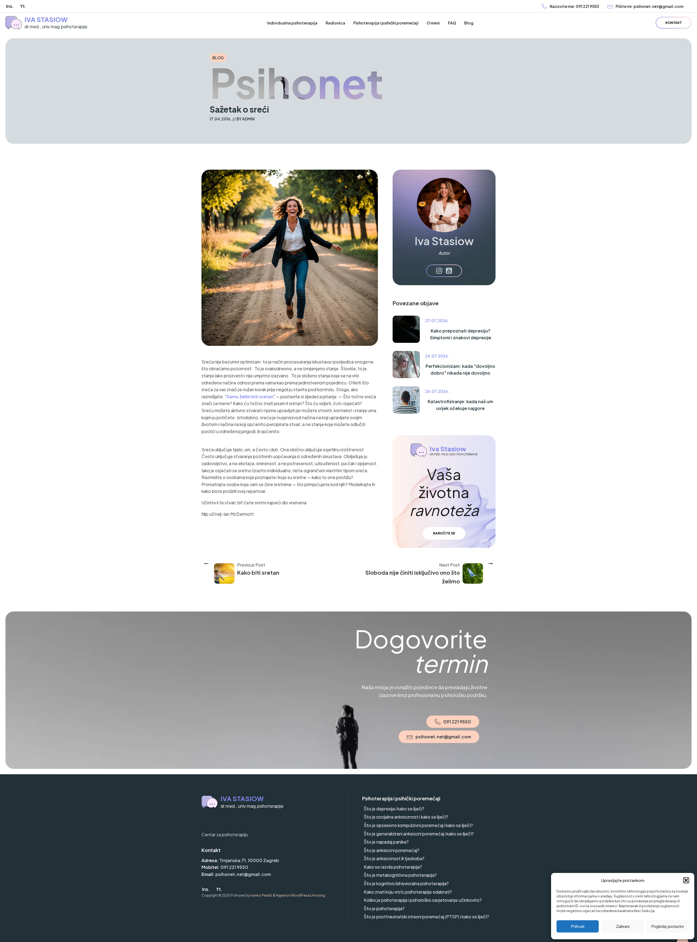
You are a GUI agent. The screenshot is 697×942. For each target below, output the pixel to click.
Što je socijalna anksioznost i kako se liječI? (406, 817)
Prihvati (577, 926)
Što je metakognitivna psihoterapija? (400, 875)
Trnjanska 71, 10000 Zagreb (249, 860)
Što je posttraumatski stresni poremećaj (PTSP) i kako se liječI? (426, 916)
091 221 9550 (234, 867)
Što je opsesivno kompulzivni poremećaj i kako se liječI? (418, 825)
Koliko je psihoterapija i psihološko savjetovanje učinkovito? (423, 900)
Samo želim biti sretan (250, 396)
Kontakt (673, 23)
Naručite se (444, 533)
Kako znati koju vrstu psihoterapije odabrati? (408, 892)
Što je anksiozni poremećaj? (391, 850)
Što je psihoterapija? (384, 908)
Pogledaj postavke (667, 926)
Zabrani (622, 926)
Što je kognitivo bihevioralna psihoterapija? (406, 883)
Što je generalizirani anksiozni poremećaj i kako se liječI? (419, 834)
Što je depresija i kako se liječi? (394, 809)
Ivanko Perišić (261, 895)
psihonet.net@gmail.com (243, 874)
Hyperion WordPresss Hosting (300, 895)
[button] (686, 880)
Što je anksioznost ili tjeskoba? (394, 858)
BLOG (218, 57)
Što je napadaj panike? (386, 842)
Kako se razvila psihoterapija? (393, 867)
